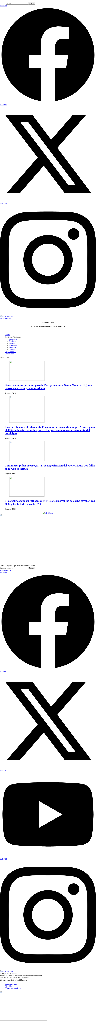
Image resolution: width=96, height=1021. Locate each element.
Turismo (12, 350)
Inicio (7, 335)
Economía (13, 345)
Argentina (13, 339)
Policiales (12, 343)
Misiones (12, 341)
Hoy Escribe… (10, 352)
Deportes (12, 347)
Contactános (9, 354)
